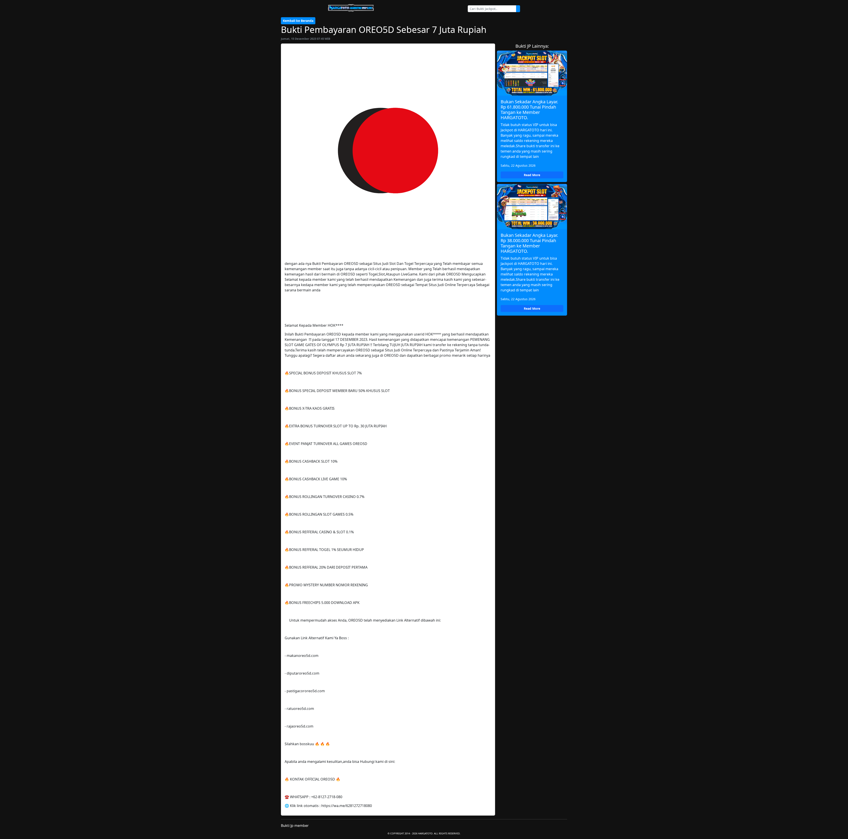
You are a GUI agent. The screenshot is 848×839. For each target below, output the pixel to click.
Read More (532, 175)
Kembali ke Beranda (298, 21)
